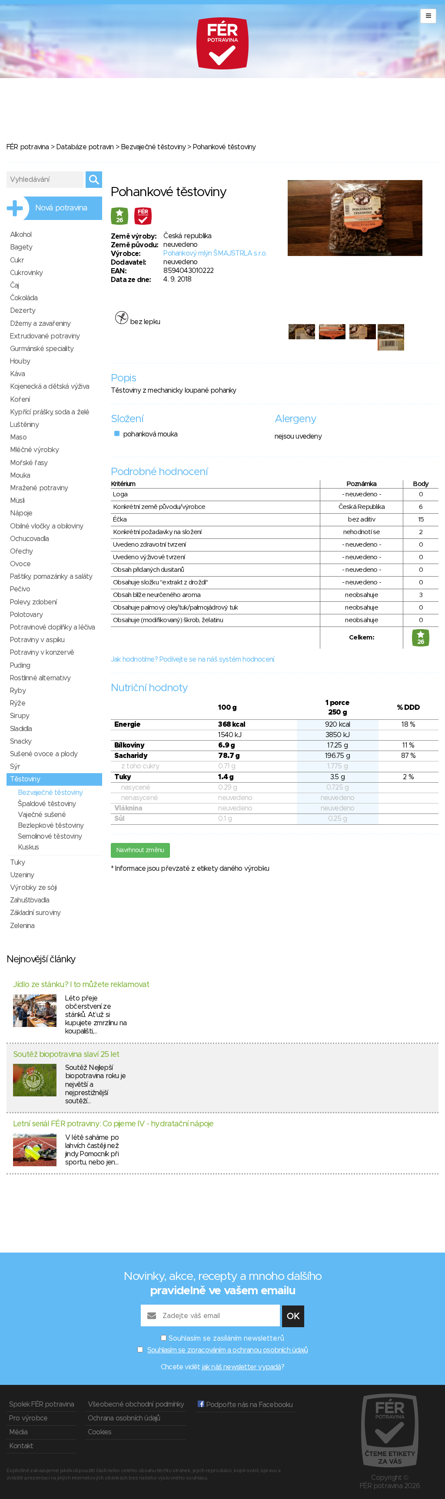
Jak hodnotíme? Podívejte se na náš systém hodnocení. (193, 659)
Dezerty (22, 310)
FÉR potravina (28, 147)
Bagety (21, 247)
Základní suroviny (35, 912)
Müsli (17, 500)
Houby (20, 361)
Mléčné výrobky (34, 449)
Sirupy (19, 715)
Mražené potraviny (39, 488)
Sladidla (21, 728)
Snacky (20, 741)
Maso (18, 437)
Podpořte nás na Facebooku (248, 1404)
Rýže (17, 703)
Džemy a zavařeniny (40, 323)
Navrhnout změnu (140, 850)
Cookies (99, 1432)
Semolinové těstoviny (50, 836)
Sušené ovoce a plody (43, 754)
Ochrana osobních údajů (124, 1418)
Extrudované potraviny (45, 336)
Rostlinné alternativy (40, 678)
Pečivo (20, 589)
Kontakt (21, 1446)
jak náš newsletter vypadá (241, 1367)
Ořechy (21, 551)
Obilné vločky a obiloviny (46, 526)
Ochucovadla (29, 538)
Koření (20, 399)
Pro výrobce (28, 1418)
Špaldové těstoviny (47, 803)
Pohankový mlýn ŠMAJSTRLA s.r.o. (214, 253)
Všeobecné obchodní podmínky (136, 1404)
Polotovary (26, 614)
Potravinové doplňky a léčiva (52, 627)
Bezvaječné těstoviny (153, 147)
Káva (17, 374)
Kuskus (28, 847)
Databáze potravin (84, 147)
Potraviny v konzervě (42, 652)
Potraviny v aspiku (37, 639)
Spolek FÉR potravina (41, 1404)
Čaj (14, 285)
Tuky (17, 862)
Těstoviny (25, 779)
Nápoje (21, 513)
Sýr (15, 766)
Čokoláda (24, 298)
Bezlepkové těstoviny (50, 825)
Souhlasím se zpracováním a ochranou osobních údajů (227, 1350)
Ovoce (20, 564)
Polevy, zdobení (33, 602)
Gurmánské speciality (41, 348)
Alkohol (20, 234)
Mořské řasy (28, 462)
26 (119, 220)
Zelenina (22, 925)
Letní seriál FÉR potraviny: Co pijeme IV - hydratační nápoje (113, 1124)
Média (18, 1432)
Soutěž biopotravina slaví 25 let (66, 1055)
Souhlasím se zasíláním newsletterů (226, 1338)
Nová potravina (61, 208)
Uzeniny (22, 875)
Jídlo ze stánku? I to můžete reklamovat (81, 985)
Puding (20, 665)
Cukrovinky (26, 272)
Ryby (18, 690)
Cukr (17, 260)
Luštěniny (24, 424)
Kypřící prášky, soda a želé (49, 412)
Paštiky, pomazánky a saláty (51, 576)
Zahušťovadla (29, 900)
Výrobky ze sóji (33, 887)
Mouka (20, 475)
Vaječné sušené (42, 814)
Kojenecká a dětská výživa (49, 386)
